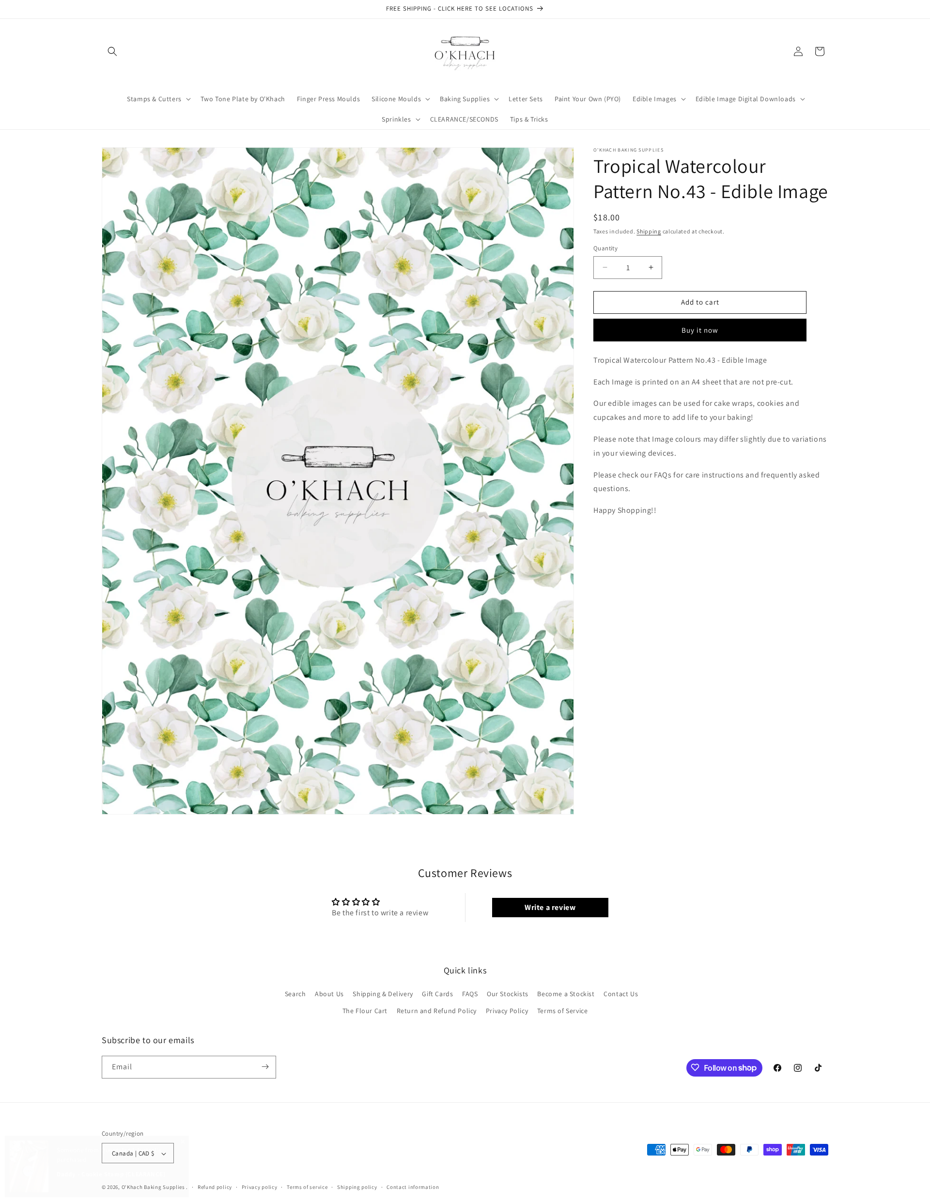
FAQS (470, 993)
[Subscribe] (265, 1066)
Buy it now (700, 330)
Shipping (648, 231)
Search (295, 993)
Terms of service (307, 1187)
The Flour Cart (365, 1011)
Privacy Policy (507, 1011)
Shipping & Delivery (383, 993)
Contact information (413, 1187)
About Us (329, 993)
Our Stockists (507, 993)
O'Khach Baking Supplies (153, 1187)
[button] (112, 51)
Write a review (550, 907)
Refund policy (215, 1187)
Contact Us (621, 993)
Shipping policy (357, 1187)
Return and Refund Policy (437, 1011)
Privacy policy (260, 1187)
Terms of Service (562, 1011)
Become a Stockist (565, 993)
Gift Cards (437, 993)
